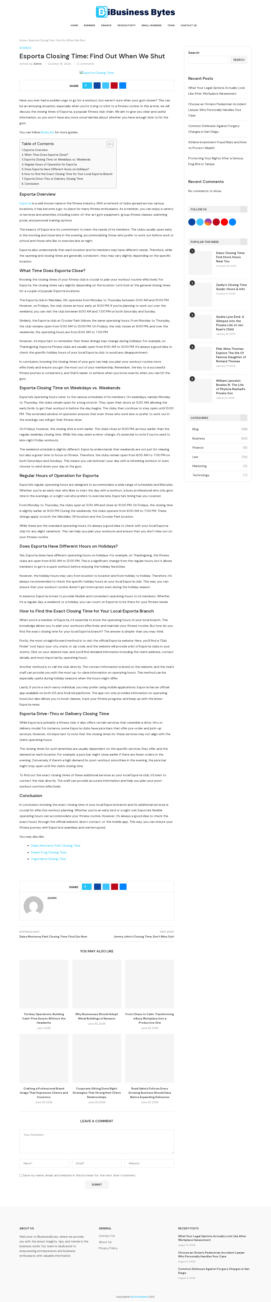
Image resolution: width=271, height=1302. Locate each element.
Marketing (219, 466)
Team (171, 25)
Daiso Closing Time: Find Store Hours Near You (230, 257)
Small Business (151, 25)
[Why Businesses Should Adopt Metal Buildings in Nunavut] (96, 984)
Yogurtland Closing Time (48, 859)
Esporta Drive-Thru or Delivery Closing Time (53, 179)
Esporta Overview (36, 150)
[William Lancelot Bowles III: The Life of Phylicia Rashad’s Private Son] (200, 391)
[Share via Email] (122, 85)
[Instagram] (50, 1267)
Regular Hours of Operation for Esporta (51, 164)
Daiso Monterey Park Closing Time (55, 845)
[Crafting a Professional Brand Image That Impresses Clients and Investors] (43, 1058)
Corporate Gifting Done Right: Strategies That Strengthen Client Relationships (97, 1093)
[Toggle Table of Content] (108, 144)
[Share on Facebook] (97, 85)
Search (193, 53)
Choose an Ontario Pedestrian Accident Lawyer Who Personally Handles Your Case (217, 110)
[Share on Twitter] (105, 85)
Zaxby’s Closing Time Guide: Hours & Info (231, 287)
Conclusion (32, 184)
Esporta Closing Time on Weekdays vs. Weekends (57, 159)
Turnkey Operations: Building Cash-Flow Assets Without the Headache (44, 1018)
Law (219, 457)
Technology (219, 475)
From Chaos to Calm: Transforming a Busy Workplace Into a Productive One (149, 1018)
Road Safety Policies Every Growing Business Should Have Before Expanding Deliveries (149, 1093)
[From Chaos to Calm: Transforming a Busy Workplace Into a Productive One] (149, 984)
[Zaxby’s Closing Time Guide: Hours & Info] (200, 295)
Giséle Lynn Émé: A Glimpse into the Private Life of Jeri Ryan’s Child (230, 323)
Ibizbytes (47, 132)
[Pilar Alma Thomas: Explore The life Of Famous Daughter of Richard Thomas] (200, 359)
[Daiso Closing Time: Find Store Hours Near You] (200, 263)
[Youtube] (62, 1267)
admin (38, 63)
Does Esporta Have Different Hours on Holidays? (57, 169)
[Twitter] (37, 1267)
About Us (105, 1242)
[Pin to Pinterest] (114, 85)
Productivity (126, 25)
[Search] (250, 25)
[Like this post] (88, 85)
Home (74, 25)
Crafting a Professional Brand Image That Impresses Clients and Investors (44, 1093)
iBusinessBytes (139, 1296)
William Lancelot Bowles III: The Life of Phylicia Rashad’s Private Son (230, 387)
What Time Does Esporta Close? (46, 155)
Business (89, 25)
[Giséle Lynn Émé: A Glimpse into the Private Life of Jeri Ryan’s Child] (200, 327)
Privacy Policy (108, 1248)
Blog (219, 429)
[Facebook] (24, 1267)
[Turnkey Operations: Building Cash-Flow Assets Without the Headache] (43, 984)
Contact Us (189, 25)
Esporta (25, 203)
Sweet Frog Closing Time (48, 852)
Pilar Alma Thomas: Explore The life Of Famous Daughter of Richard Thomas (231, 355)
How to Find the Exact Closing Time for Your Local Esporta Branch (68, 174)
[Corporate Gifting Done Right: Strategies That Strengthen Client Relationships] (96, 1058)
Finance (106, 25)
